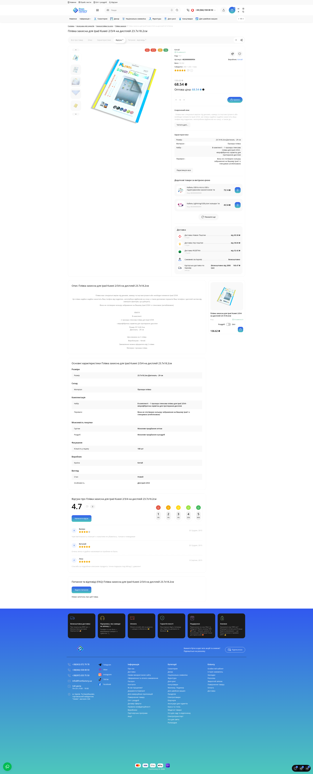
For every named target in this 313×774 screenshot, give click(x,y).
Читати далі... (182, 125)
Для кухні (172, 681)
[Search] (171, 10)
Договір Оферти (134, 703)
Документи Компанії (136, 691)
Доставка (131, 672)
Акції (130, 716)
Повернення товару (136, 697)
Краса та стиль (174, 707)
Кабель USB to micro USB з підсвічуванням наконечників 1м (201, 188)
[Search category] (108, 10)
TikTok (105, 679)
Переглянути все (184, 170)
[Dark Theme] (243, 11)
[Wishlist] (240, 54)
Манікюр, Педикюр (176, 688)
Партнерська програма (137, 713)
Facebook (107, 684)
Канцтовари (173, 684)
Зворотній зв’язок (215, 681)
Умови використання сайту (139, 675)
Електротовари (174, 697)
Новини (72, 2)
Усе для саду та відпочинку (179, 713)
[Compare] (232, 54)
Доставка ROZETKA (192, 250)
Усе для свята (173, 719)
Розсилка (211, 678)
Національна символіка (178, 675)
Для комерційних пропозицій (140, 694)
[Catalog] (97, 10)
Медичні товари (175, 710)
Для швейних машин (176, 691)
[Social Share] (241, 40)
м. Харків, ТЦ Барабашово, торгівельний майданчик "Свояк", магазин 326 (83, 696)
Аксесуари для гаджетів (178, 703)
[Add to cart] (238, 190)
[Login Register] (223, 10)
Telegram (107, 665)
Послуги (131, 681)
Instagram (107, 674)
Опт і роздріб (101, 2)
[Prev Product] (236, 40)
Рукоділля (172, 694)
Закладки (211, 675)
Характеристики (104, 40)
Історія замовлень (215, 672)
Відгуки (114, 2)
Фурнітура (172, 678)
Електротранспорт (175, 716)
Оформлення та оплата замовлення (143, 678)
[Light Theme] (243, 8)
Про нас (131, 668)
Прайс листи (85, 2)
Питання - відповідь (137, 40)
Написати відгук (81, 518)
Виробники (132, 710)
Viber (105, 669)
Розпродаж (172, 722)
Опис (90, 40)
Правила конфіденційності (139, 707)
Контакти (132, 684)
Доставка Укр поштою (194, 243)
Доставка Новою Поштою (195, 235)
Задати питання (81, 590)
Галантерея (173, 668)
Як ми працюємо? (135, 688)
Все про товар (77, 40)
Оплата (211, 688)
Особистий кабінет (216, 668)
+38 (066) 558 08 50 (204, 10)
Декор (170, 672)
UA (238, 9)
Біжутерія (172, 700)
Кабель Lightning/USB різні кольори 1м (203, 203)
